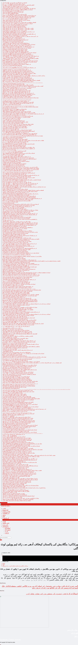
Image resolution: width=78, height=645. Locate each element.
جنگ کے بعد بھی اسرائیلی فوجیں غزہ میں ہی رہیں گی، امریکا (15, 343)
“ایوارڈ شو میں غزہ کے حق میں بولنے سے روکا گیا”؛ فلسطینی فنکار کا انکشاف (18, 157)
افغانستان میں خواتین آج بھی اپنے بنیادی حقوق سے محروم (13, 258)
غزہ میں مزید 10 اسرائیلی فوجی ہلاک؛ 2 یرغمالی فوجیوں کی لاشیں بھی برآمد (19, 87)
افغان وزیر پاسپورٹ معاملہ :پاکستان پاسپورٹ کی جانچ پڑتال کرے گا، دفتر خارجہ (18, 112)
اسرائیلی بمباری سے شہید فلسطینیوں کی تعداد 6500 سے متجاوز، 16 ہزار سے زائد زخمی (20, 406)
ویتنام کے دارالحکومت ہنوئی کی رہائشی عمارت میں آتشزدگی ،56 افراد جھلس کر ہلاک (20, 498)
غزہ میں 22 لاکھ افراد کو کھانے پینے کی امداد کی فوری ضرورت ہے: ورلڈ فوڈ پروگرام (19, 248)
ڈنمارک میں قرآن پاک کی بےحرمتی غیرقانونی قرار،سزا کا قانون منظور (16, 111)
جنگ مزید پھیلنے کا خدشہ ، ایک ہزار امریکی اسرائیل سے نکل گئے (15, 464)
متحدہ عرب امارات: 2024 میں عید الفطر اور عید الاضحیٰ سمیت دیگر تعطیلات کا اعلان (19, 223)
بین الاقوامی (6, 513)
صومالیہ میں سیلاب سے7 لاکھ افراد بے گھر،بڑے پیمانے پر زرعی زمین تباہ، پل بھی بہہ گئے (20, 210)
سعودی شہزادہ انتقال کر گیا (8, 334)
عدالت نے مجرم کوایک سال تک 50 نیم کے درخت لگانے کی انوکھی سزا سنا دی (17, 418)
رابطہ (76, 636)
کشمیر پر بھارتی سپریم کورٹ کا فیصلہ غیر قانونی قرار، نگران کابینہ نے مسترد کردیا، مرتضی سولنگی (22, 86)
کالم (3, 516)
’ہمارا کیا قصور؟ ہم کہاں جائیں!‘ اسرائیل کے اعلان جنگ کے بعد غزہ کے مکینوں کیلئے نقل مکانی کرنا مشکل (24, 487)
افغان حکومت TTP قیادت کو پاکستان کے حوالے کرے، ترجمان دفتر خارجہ (17, 77)
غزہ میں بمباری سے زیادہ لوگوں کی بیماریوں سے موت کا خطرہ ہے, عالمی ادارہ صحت (20, 183)
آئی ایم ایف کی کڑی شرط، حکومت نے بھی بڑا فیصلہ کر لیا (14, 441)
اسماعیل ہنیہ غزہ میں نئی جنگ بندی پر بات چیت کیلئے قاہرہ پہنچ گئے (16, 47)
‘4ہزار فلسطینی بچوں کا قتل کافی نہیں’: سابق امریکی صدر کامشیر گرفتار (17, 227)
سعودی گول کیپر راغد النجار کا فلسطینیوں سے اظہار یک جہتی (15, 447)
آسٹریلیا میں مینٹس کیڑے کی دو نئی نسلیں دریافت (12, 138)
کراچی (7, 533)
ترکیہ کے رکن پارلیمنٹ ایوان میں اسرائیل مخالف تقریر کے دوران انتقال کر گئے (18, 72)
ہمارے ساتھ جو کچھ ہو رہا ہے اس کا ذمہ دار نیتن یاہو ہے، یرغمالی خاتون (17, 332)
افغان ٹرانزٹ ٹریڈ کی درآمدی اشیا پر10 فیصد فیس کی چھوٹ (14, 178)
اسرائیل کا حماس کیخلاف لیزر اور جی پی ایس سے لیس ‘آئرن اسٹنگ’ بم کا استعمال (19, 426)
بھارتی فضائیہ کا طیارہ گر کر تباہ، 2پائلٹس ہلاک (12, 155)
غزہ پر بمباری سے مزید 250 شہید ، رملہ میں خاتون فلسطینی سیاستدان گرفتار (18, 31)
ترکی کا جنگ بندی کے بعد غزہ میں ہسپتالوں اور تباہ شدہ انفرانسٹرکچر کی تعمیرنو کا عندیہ (20, 264)
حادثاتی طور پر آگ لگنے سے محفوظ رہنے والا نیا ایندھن (13, 110)
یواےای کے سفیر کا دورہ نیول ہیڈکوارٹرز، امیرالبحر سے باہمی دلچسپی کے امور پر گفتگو (20, 60)
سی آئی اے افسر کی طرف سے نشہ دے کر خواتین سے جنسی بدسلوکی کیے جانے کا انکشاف (20, 344)
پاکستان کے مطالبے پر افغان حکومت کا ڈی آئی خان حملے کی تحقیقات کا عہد (17, 84)
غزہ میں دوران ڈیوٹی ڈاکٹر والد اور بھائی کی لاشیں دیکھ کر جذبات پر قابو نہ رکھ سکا (19, 459)
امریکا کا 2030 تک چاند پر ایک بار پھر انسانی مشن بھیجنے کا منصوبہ (15, 43)
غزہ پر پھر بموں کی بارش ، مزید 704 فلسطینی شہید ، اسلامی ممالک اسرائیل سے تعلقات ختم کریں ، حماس (24, 409)
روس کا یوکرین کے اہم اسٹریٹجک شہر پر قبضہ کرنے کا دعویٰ (14, 35)
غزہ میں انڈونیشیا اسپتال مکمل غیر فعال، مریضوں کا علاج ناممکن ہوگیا (20, 276)
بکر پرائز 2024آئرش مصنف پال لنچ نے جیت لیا (11, 187)
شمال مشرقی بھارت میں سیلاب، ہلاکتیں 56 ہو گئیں (13, 488)
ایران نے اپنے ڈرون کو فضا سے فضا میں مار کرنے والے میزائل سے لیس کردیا (17, 419)
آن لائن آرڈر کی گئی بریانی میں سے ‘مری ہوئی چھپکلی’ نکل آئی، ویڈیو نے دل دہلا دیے (19, 158)
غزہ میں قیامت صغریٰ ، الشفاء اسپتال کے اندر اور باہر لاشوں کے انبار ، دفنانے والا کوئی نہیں (21, 311)
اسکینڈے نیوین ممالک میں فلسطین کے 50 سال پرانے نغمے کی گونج (15, 313)
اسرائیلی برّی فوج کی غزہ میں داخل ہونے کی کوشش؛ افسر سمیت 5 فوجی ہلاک (18, 321)
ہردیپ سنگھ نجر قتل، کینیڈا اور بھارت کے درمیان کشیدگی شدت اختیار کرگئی (18, 442)
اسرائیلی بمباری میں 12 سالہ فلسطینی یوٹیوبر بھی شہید (13, 436)
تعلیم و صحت (6, 511)
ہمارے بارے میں (72, 630)
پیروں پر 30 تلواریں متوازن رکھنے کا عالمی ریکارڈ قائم (13, 414)
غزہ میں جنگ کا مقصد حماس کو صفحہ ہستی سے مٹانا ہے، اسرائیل (16, 91)
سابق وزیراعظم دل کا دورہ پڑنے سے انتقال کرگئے (12, 392)
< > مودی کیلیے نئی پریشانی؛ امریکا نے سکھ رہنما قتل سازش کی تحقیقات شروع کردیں (20, 222)
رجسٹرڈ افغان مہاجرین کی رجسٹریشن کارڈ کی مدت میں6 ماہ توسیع (16, 352)
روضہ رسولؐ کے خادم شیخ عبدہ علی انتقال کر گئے (13, 257)
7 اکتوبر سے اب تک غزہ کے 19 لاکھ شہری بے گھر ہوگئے (14, 150)
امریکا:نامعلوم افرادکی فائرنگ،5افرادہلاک (10, 388)
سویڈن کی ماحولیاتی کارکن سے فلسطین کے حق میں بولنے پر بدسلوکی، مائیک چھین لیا (19, 307)
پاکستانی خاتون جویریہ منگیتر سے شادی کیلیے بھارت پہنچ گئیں (15, 139)
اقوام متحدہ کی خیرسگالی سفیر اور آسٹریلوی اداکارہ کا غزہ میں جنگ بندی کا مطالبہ (19, 333)
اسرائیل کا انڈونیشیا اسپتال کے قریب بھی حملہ (11, 375)
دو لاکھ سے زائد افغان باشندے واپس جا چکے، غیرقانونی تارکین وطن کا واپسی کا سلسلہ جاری (21, 346)
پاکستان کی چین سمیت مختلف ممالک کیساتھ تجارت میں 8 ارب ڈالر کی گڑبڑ (18, 402)
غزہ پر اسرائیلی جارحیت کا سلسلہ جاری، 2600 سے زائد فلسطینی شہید (17, 469)
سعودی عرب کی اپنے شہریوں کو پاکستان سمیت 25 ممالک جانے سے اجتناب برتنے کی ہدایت (22, 135)
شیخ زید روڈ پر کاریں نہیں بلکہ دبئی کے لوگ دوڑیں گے (13, 247)
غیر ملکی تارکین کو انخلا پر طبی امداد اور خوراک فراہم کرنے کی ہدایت (20, 383)
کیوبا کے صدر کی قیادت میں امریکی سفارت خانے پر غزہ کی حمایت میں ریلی (17, 211)
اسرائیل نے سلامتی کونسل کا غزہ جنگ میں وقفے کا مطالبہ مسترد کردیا (16, 287)
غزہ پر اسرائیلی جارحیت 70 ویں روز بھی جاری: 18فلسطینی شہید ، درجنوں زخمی (19, 67)
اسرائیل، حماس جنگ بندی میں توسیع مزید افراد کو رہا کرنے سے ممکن (16, 176)
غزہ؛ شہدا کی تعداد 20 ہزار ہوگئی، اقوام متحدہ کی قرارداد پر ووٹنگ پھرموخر (18, 46)
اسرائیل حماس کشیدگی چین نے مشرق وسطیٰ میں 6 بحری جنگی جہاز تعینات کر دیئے (19, 429)
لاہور (6, 531)
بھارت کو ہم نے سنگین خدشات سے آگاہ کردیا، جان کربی (13, 114)
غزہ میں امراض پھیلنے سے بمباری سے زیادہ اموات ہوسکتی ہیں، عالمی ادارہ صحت (19, 184)
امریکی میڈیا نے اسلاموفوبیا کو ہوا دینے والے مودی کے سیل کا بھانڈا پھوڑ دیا (17, 95)
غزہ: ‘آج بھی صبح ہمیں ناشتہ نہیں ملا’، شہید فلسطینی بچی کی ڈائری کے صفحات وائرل (20, 36)
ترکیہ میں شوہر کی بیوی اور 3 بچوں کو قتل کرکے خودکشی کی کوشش (16, 298)
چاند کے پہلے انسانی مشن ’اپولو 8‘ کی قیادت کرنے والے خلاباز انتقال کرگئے (17, 331)
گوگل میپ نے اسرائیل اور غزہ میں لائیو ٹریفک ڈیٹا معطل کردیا (14, 424)
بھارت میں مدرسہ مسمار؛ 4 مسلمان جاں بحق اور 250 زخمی (14, 6)
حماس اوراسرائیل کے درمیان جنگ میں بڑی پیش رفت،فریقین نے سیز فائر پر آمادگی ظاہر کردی (21, 289)
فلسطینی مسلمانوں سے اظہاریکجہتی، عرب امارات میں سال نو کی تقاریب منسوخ (19, 22)
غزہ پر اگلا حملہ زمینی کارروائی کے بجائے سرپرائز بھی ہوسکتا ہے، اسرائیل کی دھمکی (19, 458)
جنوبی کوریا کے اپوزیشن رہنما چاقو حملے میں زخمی (12, 11)
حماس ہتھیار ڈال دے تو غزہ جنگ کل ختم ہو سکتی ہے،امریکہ (16, 98)
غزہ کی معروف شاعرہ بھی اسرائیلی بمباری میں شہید (13, 434)
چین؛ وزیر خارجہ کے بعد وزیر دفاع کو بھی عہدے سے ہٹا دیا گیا (14, 411)
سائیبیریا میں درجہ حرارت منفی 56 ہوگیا (11, 119)
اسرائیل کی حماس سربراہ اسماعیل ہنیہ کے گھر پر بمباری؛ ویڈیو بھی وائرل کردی (18, 284)
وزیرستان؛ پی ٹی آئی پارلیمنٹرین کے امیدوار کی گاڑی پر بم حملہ (15, 7)
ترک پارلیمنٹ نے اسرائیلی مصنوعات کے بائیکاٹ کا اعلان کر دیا (14, 347)
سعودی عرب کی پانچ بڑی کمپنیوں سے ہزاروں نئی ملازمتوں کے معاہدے (16, 241)
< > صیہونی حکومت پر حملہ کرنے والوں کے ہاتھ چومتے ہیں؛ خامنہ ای (16, 482)
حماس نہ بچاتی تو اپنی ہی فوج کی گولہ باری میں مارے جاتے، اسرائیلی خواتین (18, 28)
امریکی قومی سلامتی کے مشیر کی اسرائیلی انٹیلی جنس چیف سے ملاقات (17, 71)
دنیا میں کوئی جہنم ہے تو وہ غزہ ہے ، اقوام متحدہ (12, 329)
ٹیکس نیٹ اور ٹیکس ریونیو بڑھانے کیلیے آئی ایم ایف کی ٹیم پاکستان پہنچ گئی (17, 199)
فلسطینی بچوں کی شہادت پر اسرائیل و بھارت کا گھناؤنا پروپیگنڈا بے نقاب (17, 380)
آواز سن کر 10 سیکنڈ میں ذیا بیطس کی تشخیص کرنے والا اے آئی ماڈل (16, 422)
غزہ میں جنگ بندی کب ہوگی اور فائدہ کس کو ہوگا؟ (14, 66)
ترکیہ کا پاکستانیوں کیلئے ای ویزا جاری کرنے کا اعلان (13, 40)
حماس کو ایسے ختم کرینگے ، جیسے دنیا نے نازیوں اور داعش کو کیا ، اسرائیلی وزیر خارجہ (20, 381)
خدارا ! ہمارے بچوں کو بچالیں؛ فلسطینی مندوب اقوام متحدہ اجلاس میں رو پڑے (18, 391)
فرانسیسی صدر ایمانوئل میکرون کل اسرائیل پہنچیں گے (13, 428)
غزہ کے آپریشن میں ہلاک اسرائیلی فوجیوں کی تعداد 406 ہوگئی (15, 132)
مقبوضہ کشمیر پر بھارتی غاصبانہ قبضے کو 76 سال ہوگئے (14, 393)
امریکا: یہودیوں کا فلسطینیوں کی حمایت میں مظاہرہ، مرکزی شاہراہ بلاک (17, 81)
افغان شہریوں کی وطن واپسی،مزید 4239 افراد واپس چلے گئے (15, 405)
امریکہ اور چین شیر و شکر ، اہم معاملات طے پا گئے (12, 285)
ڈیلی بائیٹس (5, 523)
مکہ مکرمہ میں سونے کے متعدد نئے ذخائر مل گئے (12, 21)
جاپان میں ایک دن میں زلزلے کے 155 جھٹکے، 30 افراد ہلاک (14, 14)
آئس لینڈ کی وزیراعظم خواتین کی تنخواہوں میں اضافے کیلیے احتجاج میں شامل (18, 413)
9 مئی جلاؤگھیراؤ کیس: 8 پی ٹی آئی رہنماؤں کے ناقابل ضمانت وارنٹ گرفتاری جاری (19, 134)
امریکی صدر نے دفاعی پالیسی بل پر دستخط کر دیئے (12, 42)
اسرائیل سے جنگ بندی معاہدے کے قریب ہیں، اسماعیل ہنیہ (16, 255)
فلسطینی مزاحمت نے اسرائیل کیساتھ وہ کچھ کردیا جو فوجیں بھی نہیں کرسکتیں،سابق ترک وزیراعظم (23, 190)
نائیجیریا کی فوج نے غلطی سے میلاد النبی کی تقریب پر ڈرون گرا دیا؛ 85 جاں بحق (18, 143)
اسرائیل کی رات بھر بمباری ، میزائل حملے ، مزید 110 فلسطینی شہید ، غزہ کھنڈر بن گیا (19, 425)
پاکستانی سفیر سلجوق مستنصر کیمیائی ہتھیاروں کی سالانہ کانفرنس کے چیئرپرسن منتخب (20, 168)
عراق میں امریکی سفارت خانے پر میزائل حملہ (11, 104)
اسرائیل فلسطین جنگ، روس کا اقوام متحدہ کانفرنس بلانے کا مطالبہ (16, 74)
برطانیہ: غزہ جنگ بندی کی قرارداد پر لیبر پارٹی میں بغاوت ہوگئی (19, 288)
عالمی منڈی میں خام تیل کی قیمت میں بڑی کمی (12, 497)
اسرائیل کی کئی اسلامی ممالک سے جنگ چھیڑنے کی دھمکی (14, 27)
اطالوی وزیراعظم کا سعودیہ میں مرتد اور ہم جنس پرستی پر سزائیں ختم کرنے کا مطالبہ (20, 58)
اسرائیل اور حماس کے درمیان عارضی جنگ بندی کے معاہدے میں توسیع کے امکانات (18, 197)
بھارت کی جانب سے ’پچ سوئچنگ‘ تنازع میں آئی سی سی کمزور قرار (15, 278)
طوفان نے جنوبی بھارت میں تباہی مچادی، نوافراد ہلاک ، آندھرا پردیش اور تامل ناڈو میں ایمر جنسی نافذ (23, 140)
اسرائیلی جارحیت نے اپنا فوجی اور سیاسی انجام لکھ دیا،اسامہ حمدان (16, 20)
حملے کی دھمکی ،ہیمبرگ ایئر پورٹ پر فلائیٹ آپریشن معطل (14, 483)
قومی (4, 521)
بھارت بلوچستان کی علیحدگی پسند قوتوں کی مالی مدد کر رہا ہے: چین (16, 17)
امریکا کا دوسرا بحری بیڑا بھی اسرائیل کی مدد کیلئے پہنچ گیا (14, 355)
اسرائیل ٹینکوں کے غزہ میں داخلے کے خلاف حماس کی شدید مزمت (16, 376)
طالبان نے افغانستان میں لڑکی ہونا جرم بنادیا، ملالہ (12, 123)
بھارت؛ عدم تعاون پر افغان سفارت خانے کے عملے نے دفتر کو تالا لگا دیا (16, 212)
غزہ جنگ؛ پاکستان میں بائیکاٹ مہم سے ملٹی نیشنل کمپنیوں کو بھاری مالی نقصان (19, 34)
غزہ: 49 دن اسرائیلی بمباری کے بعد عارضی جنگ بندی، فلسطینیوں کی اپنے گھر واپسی (19, 214)
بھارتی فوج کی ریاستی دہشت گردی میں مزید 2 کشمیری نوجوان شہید (16, 480)
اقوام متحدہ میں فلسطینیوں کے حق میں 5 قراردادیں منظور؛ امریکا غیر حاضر (18, 102)
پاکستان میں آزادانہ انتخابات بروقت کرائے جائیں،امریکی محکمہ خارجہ (16, 500)
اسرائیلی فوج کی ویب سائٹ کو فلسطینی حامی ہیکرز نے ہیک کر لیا (16, 76)
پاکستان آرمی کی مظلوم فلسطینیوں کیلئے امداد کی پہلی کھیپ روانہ (16, 444)
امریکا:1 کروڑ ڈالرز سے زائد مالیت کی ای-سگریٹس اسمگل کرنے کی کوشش (17, 54)
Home (3, 563)
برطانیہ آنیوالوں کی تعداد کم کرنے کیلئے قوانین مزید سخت (14, 146)
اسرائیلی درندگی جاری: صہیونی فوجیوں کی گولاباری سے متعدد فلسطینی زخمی (18, 153)
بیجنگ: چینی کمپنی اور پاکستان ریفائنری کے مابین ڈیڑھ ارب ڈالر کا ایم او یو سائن (18, 452)
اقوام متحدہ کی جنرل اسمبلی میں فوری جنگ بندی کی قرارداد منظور (16, 90)
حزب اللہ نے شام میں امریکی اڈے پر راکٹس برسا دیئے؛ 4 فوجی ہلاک (16, 304)
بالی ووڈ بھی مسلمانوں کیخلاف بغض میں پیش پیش (12, 339)
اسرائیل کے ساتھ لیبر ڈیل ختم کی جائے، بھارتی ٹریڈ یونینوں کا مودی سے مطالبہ (18, 315)
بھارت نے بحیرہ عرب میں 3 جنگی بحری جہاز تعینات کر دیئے (14, 30)
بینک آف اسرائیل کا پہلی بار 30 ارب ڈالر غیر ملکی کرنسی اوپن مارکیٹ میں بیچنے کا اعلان (20, 485)
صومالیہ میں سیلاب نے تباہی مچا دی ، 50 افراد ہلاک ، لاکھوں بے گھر (16, 244)
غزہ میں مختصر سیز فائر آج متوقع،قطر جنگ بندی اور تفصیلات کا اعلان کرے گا (18, 245)
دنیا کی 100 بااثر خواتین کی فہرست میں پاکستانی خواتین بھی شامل (16, 240)
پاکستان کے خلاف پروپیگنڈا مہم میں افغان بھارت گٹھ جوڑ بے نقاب (15, 377)
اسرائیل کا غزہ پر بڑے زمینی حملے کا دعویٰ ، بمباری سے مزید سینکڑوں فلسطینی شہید (19, 404)
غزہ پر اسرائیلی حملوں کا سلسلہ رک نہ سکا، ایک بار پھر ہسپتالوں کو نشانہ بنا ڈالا (19, 340)
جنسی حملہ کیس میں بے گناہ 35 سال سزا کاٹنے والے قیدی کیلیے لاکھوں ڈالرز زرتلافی (19, 295)
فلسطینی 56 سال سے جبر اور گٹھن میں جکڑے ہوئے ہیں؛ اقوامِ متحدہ (16, 407)
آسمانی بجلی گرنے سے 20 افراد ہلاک (10, 201)
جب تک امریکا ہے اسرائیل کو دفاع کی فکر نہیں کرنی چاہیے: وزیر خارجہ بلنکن (18, 471)
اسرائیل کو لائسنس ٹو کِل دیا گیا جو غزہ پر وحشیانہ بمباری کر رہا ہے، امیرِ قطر (18, 421)
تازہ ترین (5, 525)
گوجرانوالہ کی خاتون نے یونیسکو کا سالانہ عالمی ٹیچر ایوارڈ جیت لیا (16, 282)
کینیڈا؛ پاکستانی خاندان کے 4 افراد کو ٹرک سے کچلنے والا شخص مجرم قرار (17, 277)
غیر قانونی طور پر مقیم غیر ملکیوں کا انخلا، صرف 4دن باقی (14, 395)
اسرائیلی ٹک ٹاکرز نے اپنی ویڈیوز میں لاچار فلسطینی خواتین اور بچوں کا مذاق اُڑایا (18, 385)
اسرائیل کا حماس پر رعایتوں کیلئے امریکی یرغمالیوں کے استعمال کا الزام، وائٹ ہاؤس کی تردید (21, 179)
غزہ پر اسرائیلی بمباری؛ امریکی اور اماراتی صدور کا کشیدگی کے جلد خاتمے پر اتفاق (19, 472)
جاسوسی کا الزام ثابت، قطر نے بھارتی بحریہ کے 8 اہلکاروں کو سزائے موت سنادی (18, 397)
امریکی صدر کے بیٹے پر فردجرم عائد (9, 107)
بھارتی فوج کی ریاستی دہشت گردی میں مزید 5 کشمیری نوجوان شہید (16, 396)
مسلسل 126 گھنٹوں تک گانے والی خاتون (10, 13)
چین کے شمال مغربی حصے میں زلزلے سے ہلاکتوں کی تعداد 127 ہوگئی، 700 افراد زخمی (20, 56)
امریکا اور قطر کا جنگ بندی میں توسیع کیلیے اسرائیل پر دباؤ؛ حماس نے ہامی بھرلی (19, 196)
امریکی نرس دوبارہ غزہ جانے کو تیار (9, 348)
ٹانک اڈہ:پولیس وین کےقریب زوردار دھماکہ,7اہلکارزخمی (14, 370)
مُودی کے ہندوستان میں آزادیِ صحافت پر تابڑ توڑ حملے (13, 400)
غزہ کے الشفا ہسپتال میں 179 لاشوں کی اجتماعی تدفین (13, 296)
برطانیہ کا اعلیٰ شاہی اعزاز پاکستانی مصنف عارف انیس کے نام (15, 338)
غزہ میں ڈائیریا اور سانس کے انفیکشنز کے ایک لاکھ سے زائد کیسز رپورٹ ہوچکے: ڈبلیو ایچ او (20, 175)
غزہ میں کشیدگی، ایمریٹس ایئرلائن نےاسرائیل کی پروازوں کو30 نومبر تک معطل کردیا (19, 235)
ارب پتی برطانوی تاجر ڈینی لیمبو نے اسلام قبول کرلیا (13, 10)
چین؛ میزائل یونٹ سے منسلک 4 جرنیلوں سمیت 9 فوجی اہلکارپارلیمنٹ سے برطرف (19, 15)
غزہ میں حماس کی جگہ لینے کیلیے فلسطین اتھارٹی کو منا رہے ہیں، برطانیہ (17, 103)
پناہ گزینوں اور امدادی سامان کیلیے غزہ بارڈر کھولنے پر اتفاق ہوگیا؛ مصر (17, 439)
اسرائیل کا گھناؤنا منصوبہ (7, 351)
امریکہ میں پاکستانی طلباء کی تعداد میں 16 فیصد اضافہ (13, 234)
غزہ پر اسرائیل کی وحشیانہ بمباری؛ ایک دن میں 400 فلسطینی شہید (16, 427)
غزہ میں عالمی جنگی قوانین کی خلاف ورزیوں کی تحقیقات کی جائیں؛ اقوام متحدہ (19, 279)
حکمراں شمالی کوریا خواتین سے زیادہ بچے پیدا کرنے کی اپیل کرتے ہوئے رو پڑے (18, 124)
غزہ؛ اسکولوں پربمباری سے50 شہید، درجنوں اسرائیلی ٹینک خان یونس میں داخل (18, 148)
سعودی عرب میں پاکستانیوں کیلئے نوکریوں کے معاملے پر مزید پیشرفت (16, 216)
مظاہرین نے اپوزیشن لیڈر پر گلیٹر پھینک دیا (11, 477)
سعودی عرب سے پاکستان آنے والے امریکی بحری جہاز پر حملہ (14, 24)
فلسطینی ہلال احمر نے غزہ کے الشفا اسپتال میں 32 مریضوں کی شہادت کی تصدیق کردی (20, 294)
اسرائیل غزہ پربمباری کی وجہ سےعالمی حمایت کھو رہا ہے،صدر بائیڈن (16, 88)
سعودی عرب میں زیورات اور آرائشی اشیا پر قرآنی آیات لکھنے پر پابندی (16, 437)
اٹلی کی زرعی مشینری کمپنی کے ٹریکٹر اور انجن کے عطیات (14, 63)
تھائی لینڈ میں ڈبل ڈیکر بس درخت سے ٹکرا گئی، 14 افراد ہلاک (15, 141)
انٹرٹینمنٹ (5, 510)
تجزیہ (4, 508)
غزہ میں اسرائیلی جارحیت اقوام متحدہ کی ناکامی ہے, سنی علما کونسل (17, 206)
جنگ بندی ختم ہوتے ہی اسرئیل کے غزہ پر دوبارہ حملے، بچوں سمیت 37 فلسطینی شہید (20, 167)
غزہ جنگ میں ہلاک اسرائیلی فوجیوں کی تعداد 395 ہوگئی (14, 174)
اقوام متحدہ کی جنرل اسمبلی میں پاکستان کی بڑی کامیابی (14, 126)
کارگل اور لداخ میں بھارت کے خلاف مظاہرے (11, 306)
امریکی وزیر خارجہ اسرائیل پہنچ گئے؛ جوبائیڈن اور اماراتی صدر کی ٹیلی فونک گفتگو (19, 473)
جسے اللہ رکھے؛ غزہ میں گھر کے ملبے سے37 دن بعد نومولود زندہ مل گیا (16, 182)
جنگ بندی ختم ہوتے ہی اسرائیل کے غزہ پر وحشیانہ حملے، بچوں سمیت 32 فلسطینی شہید (20, 169)
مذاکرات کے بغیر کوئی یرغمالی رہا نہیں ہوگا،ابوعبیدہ (16, 99)
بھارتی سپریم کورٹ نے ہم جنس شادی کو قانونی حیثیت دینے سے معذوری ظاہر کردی (19, 462)
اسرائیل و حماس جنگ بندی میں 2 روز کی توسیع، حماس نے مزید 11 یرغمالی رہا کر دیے (19, 191)
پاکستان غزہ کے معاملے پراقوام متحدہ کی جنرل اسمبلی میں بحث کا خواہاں (17, 448)
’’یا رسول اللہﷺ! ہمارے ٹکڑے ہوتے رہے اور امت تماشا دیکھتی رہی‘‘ (16, 326)
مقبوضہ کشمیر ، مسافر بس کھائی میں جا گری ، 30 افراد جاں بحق (15, 292)
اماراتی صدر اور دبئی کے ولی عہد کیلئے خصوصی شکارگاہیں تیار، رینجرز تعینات (18, 382)
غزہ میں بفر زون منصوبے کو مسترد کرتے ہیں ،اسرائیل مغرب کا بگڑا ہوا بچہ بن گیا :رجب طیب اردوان (23, 113)
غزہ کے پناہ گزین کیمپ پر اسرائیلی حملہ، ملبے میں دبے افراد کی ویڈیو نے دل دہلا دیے (19, 243)
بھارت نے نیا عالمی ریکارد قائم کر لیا (9, 492)
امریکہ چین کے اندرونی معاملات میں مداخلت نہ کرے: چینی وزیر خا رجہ (16, 125)
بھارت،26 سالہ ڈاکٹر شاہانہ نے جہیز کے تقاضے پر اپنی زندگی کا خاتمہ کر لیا (17, 116)
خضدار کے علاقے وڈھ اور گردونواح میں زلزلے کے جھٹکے (13, 154)
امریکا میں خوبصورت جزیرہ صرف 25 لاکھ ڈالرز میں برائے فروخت (15, 161)
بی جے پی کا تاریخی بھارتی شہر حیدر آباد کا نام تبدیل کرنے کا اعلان (15, 192)
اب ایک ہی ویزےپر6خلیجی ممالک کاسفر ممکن (11, 327)
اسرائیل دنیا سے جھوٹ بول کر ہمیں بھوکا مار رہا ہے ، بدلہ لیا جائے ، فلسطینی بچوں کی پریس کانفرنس (23, 353)
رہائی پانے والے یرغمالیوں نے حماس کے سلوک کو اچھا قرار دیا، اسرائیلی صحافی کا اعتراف (20, 193)
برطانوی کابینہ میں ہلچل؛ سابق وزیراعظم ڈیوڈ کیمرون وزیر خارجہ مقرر (17, 308)
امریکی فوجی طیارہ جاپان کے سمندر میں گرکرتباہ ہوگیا (16, 171)
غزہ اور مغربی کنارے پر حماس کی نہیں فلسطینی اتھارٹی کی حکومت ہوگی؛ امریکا (19, 259)
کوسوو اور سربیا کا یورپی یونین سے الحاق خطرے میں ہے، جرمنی (15, 490)
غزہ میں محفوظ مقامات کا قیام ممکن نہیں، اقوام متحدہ (14, 136)
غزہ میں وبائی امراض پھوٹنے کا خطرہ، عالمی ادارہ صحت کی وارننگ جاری (17, 350)
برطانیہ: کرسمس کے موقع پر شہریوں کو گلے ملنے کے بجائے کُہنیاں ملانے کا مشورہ (19, 73)
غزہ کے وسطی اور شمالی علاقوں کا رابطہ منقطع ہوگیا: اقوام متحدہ (16, 156)
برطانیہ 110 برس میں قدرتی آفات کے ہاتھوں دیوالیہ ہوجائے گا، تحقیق (16, 221)
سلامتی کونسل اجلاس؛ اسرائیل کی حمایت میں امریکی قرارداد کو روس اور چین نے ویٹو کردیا (21, 398)
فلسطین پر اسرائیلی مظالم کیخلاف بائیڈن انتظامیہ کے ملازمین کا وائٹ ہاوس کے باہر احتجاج (21, 80)
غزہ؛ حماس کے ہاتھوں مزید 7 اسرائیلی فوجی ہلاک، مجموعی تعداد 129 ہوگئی (18, 57)
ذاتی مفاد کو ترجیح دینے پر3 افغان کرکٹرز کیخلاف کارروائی (14, 32)
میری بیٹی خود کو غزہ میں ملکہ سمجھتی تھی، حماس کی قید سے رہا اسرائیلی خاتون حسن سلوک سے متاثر (24, 186)
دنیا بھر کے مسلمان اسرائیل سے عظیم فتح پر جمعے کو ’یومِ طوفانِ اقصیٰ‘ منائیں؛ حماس (20, 478)
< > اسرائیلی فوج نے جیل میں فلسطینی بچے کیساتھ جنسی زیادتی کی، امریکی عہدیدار (19, 133)
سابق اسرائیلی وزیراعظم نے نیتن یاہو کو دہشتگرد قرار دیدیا (14, 109)
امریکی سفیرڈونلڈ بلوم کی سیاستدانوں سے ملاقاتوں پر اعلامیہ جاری (16, 262)
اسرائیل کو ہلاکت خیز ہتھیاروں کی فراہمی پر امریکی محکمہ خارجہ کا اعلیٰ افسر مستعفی (21, 446)
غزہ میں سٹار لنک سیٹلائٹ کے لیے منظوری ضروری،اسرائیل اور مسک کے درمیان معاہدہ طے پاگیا (22, 198)
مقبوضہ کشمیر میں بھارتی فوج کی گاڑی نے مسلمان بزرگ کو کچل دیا (16, 96)
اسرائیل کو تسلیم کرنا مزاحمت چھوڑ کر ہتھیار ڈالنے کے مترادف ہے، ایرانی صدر (18, 495)
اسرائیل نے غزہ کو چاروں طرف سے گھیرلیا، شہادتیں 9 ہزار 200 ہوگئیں (17, 373)
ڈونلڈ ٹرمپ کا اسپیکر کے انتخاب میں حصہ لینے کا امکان (13, 493)
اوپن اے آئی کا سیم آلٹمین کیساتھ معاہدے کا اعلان (12, 236)
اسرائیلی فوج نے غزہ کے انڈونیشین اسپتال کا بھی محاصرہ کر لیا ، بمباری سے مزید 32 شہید (20, 252)
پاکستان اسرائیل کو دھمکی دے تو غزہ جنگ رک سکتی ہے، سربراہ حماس (17, 129)
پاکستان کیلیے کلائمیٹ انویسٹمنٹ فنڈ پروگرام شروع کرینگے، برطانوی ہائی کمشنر (19, 273)
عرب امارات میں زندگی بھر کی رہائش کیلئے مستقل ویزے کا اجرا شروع (16, 45)
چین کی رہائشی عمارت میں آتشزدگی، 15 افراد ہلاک (13, 3)
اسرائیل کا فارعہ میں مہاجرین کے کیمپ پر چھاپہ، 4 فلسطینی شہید (16, 59)
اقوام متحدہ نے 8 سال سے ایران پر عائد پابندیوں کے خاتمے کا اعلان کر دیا (16, 440)
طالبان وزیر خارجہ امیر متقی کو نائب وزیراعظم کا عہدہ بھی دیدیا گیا (16, 200)
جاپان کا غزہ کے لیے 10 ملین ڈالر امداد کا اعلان (11, 463)
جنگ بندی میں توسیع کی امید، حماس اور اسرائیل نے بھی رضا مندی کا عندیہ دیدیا (18, 205)
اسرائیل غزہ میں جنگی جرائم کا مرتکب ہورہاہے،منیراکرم (17, 412)
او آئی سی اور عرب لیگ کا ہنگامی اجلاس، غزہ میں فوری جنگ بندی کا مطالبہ (18, 324)
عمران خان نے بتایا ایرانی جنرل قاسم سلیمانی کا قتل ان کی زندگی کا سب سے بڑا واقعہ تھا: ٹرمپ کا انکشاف (24, 356)
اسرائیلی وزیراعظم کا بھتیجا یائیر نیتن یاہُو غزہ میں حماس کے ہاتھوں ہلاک (21, 358)
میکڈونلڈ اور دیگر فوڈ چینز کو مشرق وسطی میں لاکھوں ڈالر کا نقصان (16, 378)
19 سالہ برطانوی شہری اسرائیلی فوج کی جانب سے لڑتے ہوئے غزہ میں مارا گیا (18, 147)
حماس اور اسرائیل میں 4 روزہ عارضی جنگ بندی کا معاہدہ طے (15, 233)
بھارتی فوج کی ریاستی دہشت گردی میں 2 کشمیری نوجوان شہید (15, 431)
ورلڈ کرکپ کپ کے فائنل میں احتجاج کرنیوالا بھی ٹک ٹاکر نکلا (14, 250)
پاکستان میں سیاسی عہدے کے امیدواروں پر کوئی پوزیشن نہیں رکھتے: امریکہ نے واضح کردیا (20, 239)
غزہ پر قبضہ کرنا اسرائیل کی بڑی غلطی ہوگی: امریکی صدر (14, 468)
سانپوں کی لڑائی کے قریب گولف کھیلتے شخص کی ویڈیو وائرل (14, 49)
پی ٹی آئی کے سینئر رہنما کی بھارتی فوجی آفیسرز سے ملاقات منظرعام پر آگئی (18, 384)
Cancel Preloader (3, 502)
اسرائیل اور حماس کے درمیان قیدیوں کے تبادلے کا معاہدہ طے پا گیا (15, 330)
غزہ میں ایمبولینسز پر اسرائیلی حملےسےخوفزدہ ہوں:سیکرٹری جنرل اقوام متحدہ (19, 366)
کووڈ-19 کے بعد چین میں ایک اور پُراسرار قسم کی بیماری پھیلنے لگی (16, 218)
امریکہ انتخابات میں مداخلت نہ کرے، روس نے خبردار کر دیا (14, 180)
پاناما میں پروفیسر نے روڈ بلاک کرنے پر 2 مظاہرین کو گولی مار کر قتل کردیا (17, 336)
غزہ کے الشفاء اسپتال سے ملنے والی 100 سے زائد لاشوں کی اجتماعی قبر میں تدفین (19, 225)
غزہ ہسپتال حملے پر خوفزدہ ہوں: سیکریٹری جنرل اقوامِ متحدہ (15, 454)
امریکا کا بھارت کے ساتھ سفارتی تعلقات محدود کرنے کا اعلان (14, 494)
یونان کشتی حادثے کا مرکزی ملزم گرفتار (10, 128)
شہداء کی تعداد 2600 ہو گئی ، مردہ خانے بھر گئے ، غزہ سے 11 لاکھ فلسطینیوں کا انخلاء (20, 465)
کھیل (3, 520)
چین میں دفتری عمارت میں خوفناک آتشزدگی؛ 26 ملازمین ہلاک (15, 280)
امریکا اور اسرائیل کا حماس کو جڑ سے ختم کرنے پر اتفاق (13, 25)
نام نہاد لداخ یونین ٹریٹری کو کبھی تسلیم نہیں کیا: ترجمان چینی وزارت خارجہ (18, 79)
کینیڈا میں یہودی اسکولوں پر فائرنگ (9, 337)
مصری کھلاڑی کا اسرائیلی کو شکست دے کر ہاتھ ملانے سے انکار (15, 302)
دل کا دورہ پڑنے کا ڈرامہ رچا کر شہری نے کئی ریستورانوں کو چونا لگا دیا (17, 451)
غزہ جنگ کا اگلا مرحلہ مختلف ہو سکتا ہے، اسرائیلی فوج (13, 461)
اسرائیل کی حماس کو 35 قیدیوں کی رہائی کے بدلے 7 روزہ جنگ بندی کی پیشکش (18, 44)
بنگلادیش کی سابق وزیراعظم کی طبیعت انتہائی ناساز (13, 484)
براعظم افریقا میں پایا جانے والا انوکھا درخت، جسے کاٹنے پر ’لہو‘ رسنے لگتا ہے (22, 433)
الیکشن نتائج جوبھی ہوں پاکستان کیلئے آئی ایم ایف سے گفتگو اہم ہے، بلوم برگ (18, 4)
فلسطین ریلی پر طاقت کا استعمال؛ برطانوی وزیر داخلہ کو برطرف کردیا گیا (17, 309)
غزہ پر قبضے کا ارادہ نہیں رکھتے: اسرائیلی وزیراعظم (13, 271)
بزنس (4, 515)
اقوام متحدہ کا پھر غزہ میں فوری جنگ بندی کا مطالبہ (13, 164)
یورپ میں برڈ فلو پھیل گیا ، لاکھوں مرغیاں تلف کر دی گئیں (14, 145)
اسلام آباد (7, 528)
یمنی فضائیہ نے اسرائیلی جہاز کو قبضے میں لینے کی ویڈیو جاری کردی (16, 254)
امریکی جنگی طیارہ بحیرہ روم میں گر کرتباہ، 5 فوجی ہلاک (14, 316)
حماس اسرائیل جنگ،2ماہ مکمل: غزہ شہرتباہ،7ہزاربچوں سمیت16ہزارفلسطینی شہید (20, 106)
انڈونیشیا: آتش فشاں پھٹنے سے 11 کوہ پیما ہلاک (12, 152)
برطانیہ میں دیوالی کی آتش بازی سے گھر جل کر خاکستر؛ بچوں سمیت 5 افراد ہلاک (19, 299)
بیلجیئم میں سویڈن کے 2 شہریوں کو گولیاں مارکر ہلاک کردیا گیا (15, 457)
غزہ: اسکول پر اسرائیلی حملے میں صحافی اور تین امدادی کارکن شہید (16, 64)
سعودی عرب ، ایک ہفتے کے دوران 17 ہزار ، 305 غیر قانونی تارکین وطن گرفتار (18, 322)
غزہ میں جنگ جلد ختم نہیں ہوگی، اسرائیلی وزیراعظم (13, 38)
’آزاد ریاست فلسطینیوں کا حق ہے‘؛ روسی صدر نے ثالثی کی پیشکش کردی (17, 475)
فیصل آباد (7, 530)
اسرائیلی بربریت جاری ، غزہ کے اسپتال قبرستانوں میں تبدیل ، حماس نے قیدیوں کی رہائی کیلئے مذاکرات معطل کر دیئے (26, 303)
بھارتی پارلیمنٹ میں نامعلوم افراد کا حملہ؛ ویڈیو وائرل (13, 83)
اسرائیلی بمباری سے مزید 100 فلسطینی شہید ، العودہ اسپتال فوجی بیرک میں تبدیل (19, 52)
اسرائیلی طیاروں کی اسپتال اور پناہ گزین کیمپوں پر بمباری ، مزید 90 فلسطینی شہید (19, 61)
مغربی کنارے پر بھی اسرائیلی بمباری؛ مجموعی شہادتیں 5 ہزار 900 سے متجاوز (18, 410)
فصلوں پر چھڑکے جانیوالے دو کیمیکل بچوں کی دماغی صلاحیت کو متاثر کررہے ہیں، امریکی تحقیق (22, 470)
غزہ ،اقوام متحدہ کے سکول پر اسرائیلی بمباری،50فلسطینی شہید (15, 265)
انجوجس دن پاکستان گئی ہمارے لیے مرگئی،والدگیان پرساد (14, 160)
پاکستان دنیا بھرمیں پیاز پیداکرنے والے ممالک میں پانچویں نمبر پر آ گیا (16, 293)
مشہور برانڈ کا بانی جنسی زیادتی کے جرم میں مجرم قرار (14, 310)
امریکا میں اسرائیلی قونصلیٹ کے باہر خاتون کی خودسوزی (14, 163)
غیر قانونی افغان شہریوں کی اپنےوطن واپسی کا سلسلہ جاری (14, 318)
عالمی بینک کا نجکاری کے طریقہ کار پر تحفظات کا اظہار (13, 486)
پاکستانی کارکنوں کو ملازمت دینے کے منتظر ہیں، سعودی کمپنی (15, 251)
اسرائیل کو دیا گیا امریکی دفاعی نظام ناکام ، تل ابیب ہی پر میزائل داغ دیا (17, 359)
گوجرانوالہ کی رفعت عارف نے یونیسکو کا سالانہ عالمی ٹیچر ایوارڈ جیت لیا (17, 291)
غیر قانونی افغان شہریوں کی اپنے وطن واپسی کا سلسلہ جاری (15, 360)
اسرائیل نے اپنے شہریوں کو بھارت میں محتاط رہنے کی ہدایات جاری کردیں (17, 23)
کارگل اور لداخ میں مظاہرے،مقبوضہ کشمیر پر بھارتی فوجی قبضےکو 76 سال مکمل (19, 320)
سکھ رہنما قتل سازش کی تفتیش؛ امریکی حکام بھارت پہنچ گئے (15, 121)
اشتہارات (74, 633)
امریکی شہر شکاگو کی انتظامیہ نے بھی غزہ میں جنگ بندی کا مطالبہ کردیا (17, 9)
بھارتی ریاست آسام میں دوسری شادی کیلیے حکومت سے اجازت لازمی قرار (17, 390)
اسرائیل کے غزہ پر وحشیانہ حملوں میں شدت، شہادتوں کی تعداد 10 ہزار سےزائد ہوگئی (21, 361)
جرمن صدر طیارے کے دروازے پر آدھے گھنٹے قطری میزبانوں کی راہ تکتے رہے (17, 170)
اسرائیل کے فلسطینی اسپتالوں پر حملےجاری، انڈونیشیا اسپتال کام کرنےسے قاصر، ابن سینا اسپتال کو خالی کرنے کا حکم (26, 272)
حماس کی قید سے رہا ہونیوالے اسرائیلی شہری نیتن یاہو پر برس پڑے (16, 117)
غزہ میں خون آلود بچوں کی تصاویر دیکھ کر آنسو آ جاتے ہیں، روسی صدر (16, 367)
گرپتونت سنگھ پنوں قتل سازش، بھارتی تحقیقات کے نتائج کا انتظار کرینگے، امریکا (18, 131)
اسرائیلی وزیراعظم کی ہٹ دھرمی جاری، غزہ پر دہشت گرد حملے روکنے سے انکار (19, 374)
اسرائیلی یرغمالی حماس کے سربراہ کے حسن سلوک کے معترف (15, 189)
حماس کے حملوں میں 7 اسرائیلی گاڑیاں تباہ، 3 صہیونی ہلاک (14, 18)
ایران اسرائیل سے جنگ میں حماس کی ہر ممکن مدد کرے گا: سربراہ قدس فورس (18, 269)
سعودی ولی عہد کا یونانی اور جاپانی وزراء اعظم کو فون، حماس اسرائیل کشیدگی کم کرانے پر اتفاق (22, 449)
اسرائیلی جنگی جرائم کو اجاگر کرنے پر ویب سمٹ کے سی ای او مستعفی (16, 403)
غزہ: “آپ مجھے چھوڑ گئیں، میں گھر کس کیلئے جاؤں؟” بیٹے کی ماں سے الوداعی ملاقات (19, 213)
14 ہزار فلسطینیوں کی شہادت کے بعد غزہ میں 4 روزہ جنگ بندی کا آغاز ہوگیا (19, 219)
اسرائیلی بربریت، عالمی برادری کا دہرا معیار (11, 118)
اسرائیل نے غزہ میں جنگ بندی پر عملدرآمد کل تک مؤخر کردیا (14, 228)
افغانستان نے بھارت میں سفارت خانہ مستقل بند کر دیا (13, 207)
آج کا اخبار (5, 526)
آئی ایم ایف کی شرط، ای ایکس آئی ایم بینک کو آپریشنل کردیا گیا (15, 39)
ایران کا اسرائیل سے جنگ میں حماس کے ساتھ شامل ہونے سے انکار (15, 270)
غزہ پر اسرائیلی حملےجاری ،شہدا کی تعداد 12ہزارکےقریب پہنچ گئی (16, 281)
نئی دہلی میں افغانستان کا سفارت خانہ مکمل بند (12, 215)
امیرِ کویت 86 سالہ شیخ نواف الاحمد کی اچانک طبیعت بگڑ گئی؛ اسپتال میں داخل (18, 172)
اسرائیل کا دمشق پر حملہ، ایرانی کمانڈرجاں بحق (12, 37)
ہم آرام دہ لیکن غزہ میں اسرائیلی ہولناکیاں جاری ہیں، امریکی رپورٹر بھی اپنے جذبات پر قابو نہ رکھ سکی (23, 75)
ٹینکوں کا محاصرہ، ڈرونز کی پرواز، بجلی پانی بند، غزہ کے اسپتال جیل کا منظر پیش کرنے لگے (21, 274)
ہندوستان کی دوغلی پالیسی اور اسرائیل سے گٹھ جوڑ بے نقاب (14, 345)
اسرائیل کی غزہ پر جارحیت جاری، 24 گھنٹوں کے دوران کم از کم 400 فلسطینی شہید (19, 432)
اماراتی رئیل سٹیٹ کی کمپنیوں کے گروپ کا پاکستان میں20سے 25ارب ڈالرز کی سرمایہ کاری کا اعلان (23, 323)
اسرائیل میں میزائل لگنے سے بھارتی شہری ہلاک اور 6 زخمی (14, 2)
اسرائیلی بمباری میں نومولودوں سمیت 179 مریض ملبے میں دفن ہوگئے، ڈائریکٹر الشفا (19, 300)
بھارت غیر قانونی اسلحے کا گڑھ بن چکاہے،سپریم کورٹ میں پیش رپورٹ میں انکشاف (19, 369)
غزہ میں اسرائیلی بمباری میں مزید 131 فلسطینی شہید (13, 165)
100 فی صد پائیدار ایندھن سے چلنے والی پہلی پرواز (12, 363)
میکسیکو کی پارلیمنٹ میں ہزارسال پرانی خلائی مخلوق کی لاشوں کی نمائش (17, 499)
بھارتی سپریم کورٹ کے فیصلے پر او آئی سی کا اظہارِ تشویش (14, 89)
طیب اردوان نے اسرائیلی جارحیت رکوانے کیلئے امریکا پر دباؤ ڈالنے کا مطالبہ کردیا (18, 317)
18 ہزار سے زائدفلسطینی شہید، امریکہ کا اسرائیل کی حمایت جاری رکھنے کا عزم (18, 94)
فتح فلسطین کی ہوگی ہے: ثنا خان (9, 435)
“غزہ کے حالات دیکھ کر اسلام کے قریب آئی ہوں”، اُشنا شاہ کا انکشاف (16, 69)
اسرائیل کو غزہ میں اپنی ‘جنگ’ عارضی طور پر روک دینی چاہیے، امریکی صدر (17, 371)
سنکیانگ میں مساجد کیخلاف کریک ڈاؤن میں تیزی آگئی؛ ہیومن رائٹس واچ (17, 230)
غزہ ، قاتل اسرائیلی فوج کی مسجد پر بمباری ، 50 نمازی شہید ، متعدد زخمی (17, 286)
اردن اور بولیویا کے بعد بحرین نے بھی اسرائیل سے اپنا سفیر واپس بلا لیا (16, 368)
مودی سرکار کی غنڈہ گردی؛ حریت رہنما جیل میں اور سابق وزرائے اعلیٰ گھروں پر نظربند (20, 97)
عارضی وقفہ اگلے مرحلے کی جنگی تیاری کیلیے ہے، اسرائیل (14, 208)
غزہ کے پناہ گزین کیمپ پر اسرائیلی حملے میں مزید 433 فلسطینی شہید (16, 450)
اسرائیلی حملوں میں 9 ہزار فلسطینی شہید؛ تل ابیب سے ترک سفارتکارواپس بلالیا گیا (19, 365)
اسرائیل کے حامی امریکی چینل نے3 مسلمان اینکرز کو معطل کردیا (15, 466)
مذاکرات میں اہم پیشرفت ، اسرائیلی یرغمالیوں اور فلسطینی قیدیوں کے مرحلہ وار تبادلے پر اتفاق (22, 256)
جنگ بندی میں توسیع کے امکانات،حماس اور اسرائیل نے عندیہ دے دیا (15, 194)
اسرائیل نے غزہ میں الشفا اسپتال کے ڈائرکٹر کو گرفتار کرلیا (14, 226)
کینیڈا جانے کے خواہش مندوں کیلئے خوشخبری (11, 162)
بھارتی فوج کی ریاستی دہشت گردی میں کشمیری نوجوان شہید (15, 242)
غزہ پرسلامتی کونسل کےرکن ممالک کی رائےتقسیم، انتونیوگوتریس (15, 101)
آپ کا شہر (5, 518)
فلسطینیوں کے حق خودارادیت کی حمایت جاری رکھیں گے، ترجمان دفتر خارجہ (18, 399)
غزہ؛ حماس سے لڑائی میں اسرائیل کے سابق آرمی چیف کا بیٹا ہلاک (18, 105)
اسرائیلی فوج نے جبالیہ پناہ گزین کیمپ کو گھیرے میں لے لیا (14, 142)
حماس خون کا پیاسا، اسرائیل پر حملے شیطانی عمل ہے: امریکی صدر (16, 476)
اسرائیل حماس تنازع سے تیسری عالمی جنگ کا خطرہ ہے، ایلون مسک (16, 417)
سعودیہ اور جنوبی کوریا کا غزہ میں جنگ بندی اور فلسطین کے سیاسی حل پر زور (18, 420)
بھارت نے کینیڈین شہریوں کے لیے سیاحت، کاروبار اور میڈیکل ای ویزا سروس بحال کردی (20, 232)
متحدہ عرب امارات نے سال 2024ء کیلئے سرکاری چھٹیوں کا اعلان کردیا (16, 237)
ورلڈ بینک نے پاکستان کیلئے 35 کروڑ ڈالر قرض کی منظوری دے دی (15, 51)
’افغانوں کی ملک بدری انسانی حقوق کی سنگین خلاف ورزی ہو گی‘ (15, 491)
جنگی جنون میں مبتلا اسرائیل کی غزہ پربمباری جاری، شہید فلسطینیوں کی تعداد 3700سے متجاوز (22, 443)
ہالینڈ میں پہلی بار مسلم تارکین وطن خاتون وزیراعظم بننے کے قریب (16, 267)
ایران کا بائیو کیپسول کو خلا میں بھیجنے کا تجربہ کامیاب (13, 120)
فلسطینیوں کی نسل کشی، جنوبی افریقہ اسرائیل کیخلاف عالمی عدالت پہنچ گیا (18, 16)
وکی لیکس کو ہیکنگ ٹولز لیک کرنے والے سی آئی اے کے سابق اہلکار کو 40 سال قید (19, 8)
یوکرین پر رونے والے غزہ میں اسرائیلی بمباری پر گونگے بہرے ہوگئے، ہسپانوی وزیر (18, 341)
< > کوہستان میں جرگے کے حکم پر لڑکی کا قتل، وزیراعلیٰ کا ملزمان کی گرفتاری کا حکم (20, 204)
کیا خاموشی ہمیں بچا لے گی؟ (8, 415)
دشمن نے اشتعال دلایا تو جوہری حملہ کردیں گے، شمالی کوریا (14, 50)
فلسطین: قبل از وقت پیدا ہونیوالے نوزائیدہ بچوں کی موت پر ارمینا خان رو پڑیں (18, 263)
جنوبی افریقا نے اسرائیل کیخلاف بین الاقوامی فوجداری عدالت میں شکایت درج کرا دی (19, 266)
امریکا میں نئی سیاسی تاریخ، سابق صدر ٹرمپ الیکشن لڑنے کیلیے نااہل (16, 53)
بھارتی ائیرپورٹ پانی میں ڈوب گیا (9, 149)
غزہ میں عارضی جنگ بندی (7, 220)
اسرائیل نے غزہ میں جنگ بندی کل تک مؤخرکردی (12, 229)
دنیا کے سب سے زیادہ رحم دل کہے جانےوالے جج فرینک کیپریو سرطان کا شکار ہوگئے (22, 82)
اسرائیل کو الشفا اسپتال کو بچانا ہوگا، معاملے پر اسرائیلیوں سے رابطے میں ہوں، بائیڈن (19, 301)
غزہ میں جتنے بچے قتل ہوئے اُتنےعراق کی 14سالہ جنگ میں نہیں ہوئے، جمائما (18, 93)
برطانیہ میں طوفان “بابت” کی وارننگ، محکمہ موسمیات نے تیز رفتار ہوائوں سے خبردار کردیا (21, 456)
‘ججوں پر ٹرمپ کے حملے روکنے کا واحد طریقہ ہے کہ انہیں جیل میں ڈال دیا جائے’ (18, 177)
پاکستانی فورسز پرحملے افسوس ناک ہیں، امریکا (12, 354)
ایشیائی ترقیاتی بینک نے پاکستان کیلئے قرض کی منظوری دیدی (14, 127)
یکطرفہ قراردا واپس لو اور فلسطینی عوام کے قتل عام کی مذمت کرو (16, 249)
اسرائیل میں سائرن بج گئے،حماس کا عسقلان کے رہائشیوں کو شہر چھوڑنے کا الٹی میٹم (20, 479)
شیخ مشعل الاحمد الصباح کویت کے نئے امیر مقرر (12, 65)
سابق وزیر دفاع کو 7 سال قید (8, 203)
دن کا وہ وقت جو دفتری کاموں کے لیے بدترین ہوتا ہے (15, 68)
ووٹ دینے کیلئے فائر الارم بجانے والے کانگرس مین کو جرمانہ (14, 387)
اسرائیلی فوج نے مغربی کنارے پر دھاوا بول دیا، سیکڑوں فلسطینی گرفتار (16, 185)
